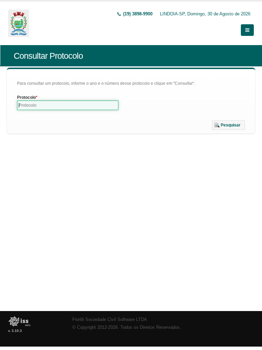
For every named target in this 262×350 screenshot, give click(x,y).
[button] (228, 125)
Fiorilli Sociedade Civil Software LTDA (109, 319)
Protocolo (26, 97)
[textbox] (67, 105)
